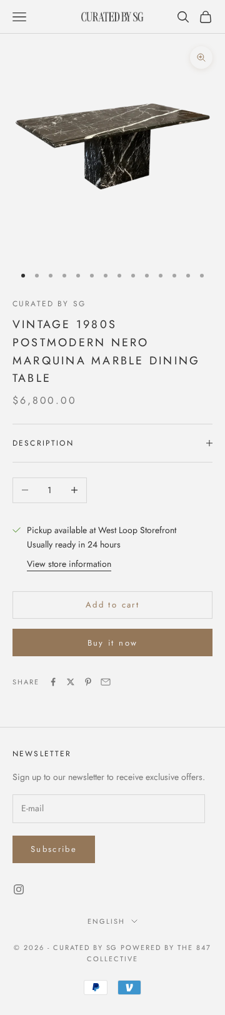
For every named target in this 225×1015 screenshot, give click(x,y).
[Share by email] (106, 682)
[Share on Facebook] (53, 682)
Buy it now (113, 643)
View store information (69, 564)
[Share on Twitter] (71, 682)
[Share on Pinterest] (88, 682)
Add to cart (112, 605)
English (106, 921)
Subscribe (54, 849)
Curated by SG (49, 303)
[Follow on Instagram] (18, 889)
